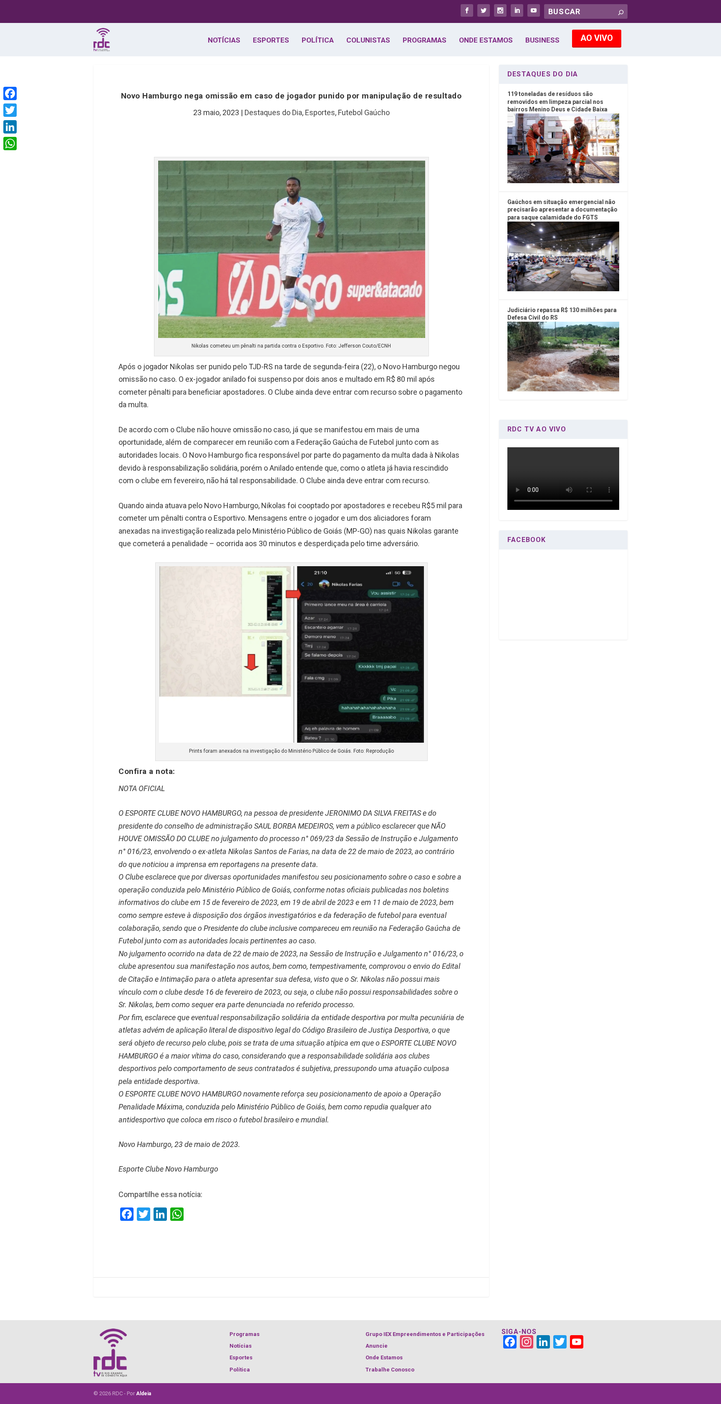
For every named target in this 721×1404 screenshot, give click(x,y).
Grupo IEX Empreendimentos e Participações (425, 1334)
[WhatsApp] (10, 143)
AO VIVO (596, 38)
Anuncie (377, 1346)
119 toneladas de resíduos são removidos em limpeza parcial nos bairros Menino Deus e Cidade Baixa (557, 102)
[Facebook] (10, 93)
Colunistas (368, 40)
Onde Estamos (486, 40)
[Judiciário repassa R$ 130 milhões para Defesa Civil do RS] (563, 389)
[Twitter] (10, 110)
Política (318, 40)
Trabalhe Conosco (390, 1369)
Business (542, 40)
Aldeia (143, 1393)
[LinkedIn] (10, 126)
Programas (424, 40)
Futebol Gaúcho (364, 112)
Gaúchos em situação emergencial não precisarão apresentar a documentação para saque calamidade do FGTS (562, 210)
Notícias (224, 40)
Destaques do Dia (273, 112)
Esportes (271, 40)
